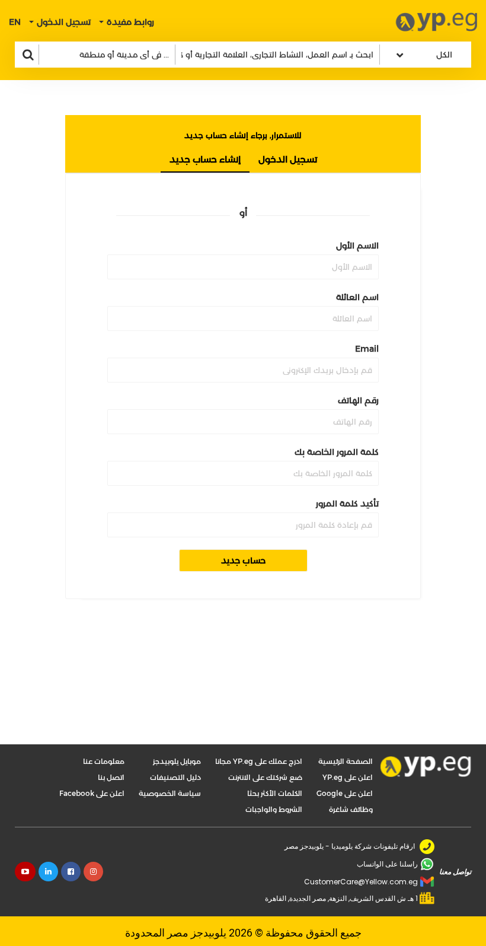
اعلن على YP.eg (347, 777)
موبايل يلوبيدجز (177, 761)
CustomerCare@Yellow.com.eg (361, 882)
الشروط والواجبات (273, 809)
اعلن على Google (344, 793)
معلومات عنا (103, 761)
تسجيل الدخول (287, 159)
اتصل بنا (111, 777)
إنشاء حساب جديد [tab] (205, 159)
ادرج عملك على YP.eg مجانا (258, 761)
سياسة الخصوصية (170, 793)
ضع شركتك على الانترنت (265, 777)
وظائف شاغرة (351, 809)
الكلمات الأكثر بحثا (274, 793)
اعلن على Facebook (91, 793)
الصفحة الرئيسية (345, 761)
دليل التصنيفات (175, 777)
